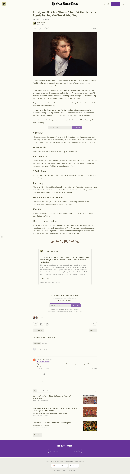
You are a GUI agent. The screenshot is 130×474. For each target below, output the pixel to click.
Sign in (124, 4)
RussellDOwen (41, 359)
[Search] (104, 4)
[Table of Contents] (2, 237)
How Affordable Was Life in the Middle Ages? (52, 423)
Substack (56, 470)
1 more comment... (38, 382)
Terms (71, 461)
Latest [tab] (39, 391)
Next (91, 330)
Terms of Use (73, 309)
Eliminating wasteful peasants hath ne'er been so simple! (50, 413)
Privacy (66, 461)
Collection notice (79, 461)
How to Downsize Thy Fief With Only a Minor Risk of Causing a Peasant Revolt (55, 409)
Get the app (73, 466)
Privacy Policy (78, 311)
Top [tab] (35, 391)
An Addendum (37, 398)
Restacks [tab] (44, 343)
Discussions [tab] (46, 391)
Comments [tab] (37, 343)
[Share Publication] (108, 4)
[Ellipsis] (96, 359)
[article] (65, 399)
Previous (39, 330)
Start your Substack (60, 466)
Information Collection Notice (64, 311)
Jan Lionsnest (41, 22)
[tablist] (40, 343)
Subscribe (115, 4)
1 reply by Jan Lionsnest (45, 374)
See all (36, 435)
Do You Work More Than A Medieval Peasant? (52, 396)
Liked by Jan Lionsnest (44, 361)
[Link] (30, 133)
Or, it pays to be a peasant (41, 425)
